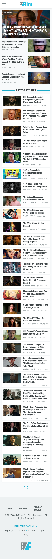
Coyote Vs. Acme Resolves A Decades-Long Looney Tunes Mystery (13, 77)
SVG (26, 534)
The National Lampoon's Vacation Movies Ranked (33, 198)
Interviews (8, 13)
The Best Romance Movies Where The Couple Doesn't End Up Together (34, 239)
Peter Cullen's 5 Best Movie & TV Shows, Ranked (35, 457)
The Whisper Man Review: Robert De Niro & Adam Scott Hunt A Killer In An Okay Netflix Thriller (35, 378)
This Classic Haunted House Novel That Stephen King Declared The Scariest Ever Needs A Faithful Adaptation (35, 394)
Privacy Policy (37, 508)
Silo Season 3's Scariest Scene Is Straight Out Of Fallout (35, 332)
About (11, 508)
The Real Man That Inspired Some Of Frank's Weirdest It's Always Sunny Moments (35, 253)
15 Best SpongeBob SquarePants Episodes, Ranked (32, 173)
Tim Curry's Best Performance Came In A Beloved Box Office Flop (35, 426)
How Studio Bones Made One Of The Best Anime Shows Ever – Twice (35, 294)
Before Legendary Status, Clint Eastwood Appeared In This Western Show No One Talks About (35, 362)
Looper (41, 530)
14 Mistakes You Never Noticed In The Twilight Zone (35, 185)
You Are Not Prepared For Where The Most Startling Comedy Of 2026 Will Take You (13, 60)
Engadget (9, 530)
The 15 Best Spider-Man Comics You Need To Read (33, 211)
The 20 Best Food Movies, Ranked (33, 224)
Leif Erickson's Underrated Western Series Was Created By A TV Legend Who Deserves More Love (35, 114)
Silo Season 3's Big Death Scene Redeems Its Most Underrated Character (33, 347)
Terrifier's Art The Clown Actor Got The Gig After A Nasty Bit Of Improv (35, 266)
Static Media (18, 515)
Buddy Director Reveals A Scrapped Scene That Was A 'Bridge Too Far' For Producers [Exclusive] (26, 30)
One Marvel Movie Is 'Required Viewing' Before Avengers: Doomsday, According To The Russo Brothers (34, 442)
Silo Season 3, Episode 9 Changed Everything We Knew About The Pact (33, 100)
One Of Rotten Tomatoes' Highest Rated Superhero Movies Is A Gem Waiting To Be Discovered (36, 473)
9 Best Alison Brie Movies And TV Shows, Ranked (35, 306)
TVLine (31, 530)
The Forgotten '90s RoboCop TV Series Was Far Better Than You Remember (14, 44)
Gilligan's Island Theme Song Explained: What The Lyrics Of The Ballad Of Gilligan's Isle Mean (35, 158)
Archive (23, 508)
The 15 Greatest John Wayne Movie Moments (35, 142)
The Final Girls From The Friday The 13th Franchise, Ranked (34, 280)
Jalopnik (21, 530)
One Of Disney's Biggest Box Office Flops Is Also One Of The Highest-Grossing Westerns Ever (35, 411)
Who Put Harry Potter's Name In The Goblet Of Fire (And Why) (35, 130)
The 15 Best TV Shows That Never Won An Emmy (34, 319)
